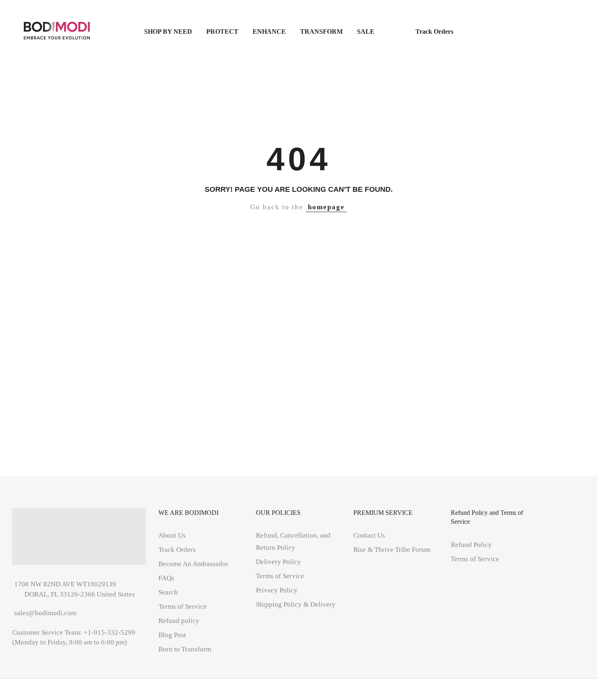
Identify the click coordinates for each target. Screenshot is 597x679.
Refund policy (178, 621)
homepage (326, 207)
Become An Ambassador (193, 564)
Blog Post (172, 635)
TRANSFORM (321, 31)
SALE (379, 31)
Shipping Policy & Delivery (295, 604)
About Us (172, 535)
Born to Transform (184, 649)
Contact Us (369, 535)
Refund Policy (471, 545)
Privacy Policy (277, 590)
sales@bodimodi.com (45, 613)
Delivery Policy (278, 562)
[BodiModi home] (56, 31)
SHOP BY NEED (168, 31)
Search (168, 592)
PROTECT (222, 31)
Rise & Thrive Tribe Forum (391, 549)
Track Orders (434, 31)
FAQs (166, 578)
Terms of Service (182, 606)
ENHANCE (269, 31)
